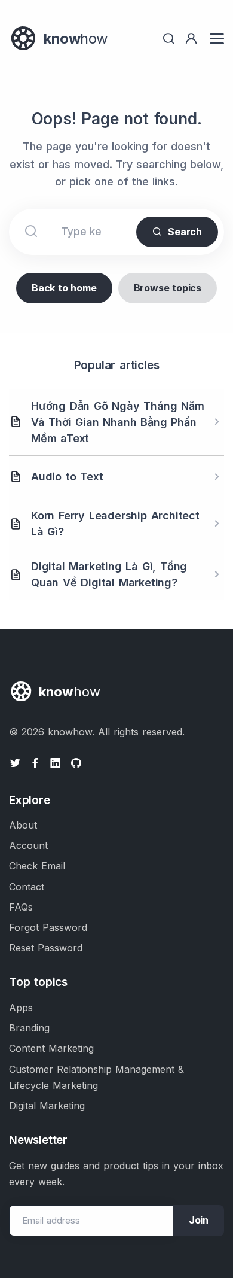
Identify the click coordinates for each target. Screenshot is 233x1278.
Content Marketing (51, 1048)
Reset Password (45, 948)
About (23, 825)
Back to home (64, 288)
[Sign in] (191, 39)
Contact (26, 887)
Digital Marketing (47, 1106)
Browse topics (167, 288)
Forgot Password (48, 927)
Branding (29, 1028)
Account (28, 845)
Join (199, 1220)
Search (185, 232)
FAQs (21, 907)
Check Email (37, 866)
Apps (21, 1008)
